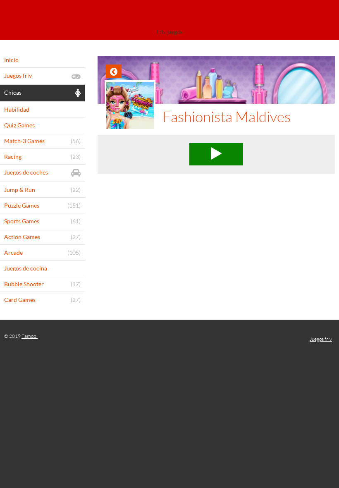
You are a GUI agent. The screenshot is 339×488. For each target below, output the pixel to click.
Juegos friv (321, 339)
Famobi (29, 336)
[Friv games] (169, 15)
